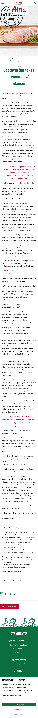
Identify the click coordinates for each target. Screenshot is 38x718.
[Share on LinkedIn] (14, 594)
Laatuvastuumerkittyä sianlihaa (13, 580)
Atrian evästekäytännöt (8, 700)
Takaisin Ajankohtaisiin (9, 606)
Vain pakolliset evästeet (19, 709)
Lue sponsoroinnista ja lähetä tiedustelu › (19, 664)
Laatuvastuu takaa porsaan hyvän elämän (13, 61)
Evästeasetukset (19, 714)
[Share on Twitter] (10, 594)
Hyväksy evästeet (19, 704)
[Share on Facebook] (6, 594)
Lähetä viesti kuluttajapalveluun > (19, 645)
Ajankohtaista (12, 59)
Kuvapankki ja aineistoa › (19, 675)
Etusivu (4, 59)
